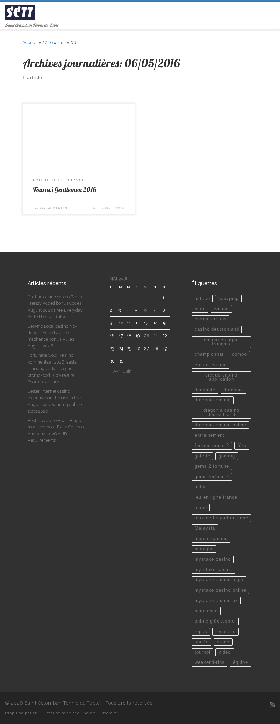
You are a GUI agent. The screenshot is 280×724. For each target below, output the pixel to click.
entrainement (209, 435)
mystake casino (213, 559)
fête (241, 445)
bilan (200, 308)
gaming (227, 456)
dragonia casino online (220, 425)
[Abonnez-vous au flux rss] (272, 705)
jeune (201, 507)
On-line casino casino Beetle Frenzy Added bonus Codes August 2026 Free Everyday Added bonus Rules (55, 306)
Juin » (129, 371)
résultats (225, 631)
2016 (47, 42)
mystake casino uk (216, 600)
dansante (205, 389)
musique (204, 549)
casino (221, 308)
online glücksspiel (215, 621)
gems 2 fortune (212, 466)
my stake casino (214, 569)
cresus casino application (221, 377)
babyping (228, 298)
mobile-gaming (211, 538)
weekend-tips (210, 662)
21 (155, 335)
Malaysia (205, 528)
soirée (202, 642)
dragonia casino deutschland (221, 412)
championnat (209, 354)
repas (201, 631)
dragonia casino (213, 400)
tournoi (202, 652)
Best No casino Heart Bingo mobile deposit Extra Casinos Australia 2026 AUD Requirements (56, 430)
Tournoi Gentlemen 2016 (64, 189)
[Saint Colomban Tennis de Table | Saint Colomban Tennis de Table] (20, 11)
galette (202, 456)
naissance (206, 611)
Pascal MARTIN (53, 208)
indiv (200, 486)
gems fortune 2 (212, 476)
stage (223, 642)
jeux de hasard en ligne (221, 518)
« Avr (115, 371)
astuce (202, 298)
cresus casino (211, 365)
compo (239, 354)
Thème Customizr (99, 713)
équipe (240, 662)
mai (62, 42)
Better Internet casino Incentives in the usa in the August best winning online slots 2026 (55, 400)
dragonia (233, 389)
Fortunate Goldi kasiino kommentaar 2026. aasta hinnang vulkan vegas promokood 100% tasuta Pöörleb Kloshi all (52, 368)
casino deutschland (217, 329)
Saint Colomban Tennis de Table (62, 703)
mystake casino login (219, 579)
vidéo (225, 652)
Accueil (30, 42)
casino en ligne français (221, 342)
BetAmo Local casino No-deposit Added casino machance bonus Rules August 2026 (52, 336)
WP (36, 713)
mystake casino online (220, 590)
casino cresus (211, 319)
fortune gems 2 (212, 445)
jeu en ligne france (216, 497)
